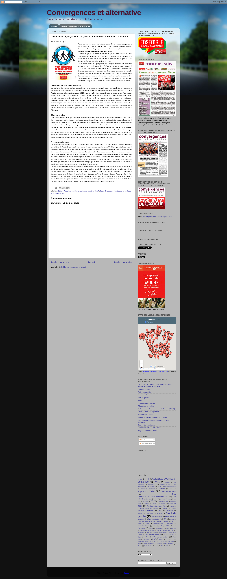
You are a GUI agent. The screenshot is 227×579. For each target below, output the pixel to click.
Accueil (54, 26)
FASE (140, 400)
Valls (167, 546)
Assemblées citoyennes (147, 488)
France (159, 513)
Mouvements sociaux (153, 535)
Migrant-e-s (162, 532)
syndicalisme (169, 544)
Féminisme (170, 511)
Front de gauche (106, 191)
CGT (156, 499)
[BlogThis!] (62, 188)
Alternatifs (151, 484)
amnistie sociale (165, 484)
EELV (97, 191)
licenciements (160, 528)
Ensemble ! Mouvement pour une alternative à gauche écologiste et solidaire (155, 385)
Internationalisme (143, 526)
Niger (139, 537)
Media (155, 532)
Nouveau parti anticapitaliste (148, 412)
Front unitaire (56, 193)
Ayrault (171, 488)
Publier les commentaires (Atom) (73, 267)
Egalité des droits (163, 501)
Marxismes (141, 532)
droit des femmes (165, 499)
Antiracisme (151, 486)
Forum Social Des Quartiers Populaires (152, 417)
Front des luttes (157, 517)
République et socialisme (147, 406)
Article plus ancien (123, 262)
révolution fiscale (149, 544)
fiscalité (140, 513)
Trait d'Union (148, 546)
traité (156, 546)
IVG (161, 526)
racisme (163, 541)
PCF (154, 539)
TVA (162, 546)
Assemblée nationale (170, 486)
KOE (167, 526)
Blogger (126, 573)
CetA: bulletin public (168, 492)
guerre (140, 523)
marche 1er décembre (147, 530)
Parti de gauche (144, 398)
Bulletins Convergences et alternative (75, 26)
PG (167, 539)
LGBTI (151, 528)
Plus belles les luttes (145, 414)
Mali (167, 528)
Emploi (172, 506)
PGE (172, 539)
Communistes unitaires (146, 403)
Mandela (173, 528)
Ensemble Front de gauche (148, 508)
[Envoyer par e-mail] (60, 188)
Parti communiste (144, 392)
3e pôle (147, 479)
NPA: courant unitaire (160, 537)
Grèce (166, 521)
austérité (91, 191)
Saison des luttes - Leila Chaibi (149, 428)
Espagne (164, 508)
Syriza (140, 546)
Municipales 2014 (169, 534)
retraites (171, 541)
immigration (170, 523)
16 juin (60, 191)
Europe (150, 511)
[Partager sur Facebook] (67, 188)
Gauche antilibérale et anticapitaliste (150, 521)
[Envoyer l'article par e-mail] (56, 188)
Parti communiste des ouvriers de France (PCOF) (156, 409)
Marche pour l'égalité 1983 (165, 530)
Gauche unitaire (144, 395)
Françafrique (149, 513)
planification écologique (144, 541)
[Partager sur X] (64, 188)
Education (145, 501)
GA (165, 519)
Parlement (146, 539)
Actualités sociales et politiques (75, 191)
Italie (154, 526)
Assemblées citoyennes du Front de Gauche (155, 371)
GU (172, 521)
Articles (143, 440)
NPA (145, 537)
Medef (149, 532)
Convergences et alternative (94, 13)
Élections (162, 503)
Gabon (172, 519)
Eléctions (154, 503)
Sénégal (159, 543)
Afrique (157, 482)
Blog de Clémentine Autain (147, 431)
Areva (160, 486)
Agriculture (167, 482)
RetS (139, 544)
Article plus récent (60, 262)
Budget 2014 (142, 492)
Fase (160, 511)
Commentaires (146, 444)
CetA (152, 491)
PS (63, 193)
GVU (147, 523)
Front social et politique (122, 191)
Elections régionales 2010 (156, 506)
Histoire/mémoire (158, 523)
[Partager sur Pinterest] (69, 188)
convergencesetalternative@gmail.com (157, 216)
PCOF (161, 539)
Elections (146, 503)
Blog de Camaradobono (147, 425)
